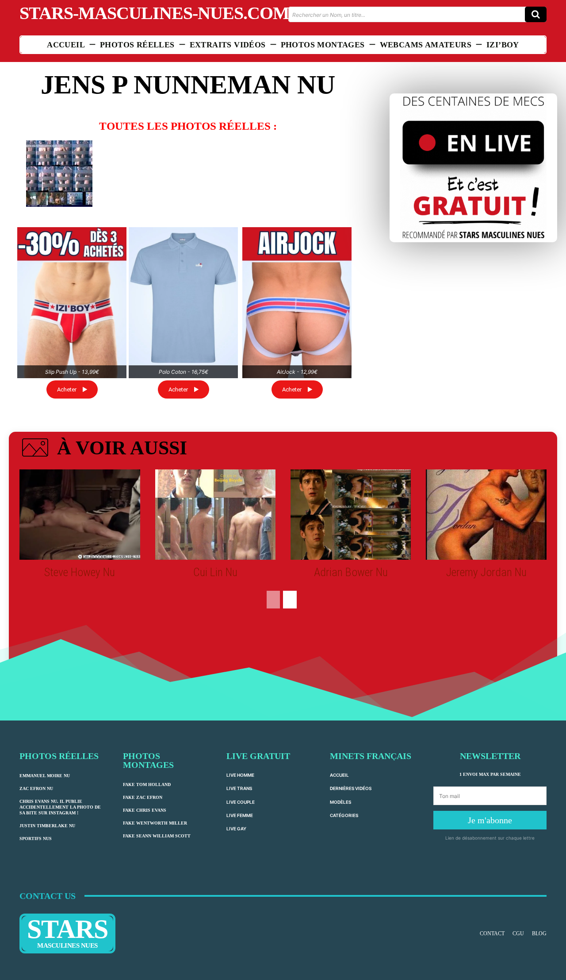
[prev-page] (273, 599)
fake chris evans (144, 810)
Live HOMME (240, 775)
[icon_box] (103, 449)
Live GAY (236, 828)
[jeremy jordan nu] (486, 514)
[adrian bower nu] (351, 514)
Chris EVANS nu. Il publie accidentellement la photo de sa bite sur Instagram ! (60, 807)
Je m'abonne (490, 820)
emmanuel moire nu (44, 775)
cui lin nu (215, 572)
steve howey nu (79, 572)
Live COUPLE (240, 802)
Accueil (339, 775)
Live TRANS (239, 788)
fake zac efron (142, 797)
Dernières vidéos (350, 788)
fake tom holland (147, 784)
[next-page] (290, 599)
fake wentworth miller (155, 823)
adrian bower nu (351, 572)
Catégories (344, 815)
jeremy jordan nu (486, 572)
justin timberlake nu (47, 825)
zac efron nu (36, 788)
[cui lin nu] (215, 514)
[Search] (536, 14)
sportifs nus (35, 838)
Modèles (340, 802)
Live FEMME (239, 815)
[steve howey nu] (79, 514)
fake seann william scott (157, 835)
